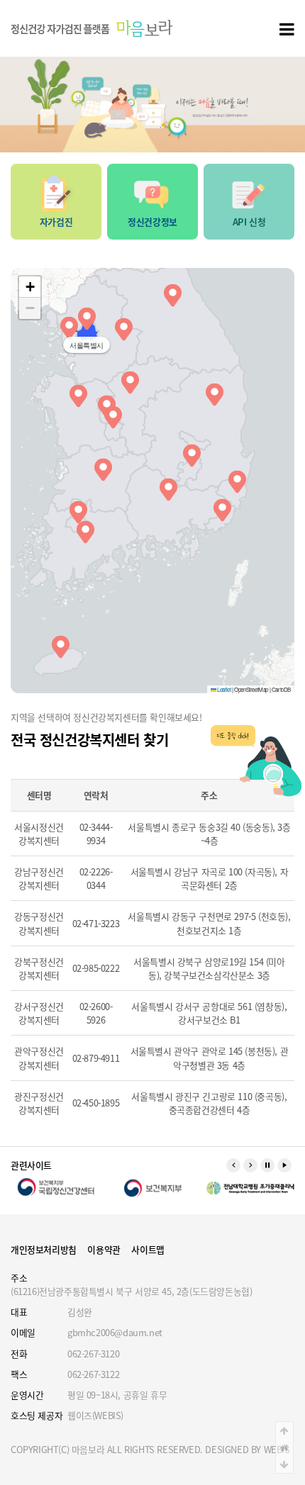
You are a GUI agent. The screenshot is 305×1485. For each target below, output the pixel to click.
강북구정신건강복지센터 (39, 968)
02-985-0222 (96, 968)
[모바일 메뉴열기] (286, 28)
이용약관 (103, 1249)
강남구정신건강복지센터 (39, 878)
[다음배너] (250, 1165)
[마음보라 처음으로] (92, 28)
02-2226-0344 (96, 878)
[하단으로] (284, 1464)
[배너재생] (284, 1165)
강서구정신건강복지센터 (39, 1012)
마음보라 (88, 1449)
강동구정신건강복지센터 (39, 922)
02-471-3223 (96, 923)
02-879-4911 (96, 1058)
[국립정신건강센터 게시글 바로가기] (56, 1187)
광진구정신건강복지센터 (39, 1102)
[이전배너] (233, 1165)
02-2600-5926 (96, 1012)
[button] (87, 315)
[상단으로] (284, 1430)
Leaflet (223, 689)
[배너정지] (267, 1165)
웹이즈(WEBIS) (95, 1415)
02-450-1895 (96, 1102)
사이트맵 (147, 1249)
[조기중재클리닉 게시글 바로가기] (249, 1187)
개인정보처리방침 (44, 1249)
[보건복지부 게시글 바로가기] (153, 1187)
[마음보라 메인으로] (284, 1447)
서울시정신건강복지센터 (39, 833)
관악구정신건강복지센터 (39, 1057)
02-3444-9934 (96, 833)
